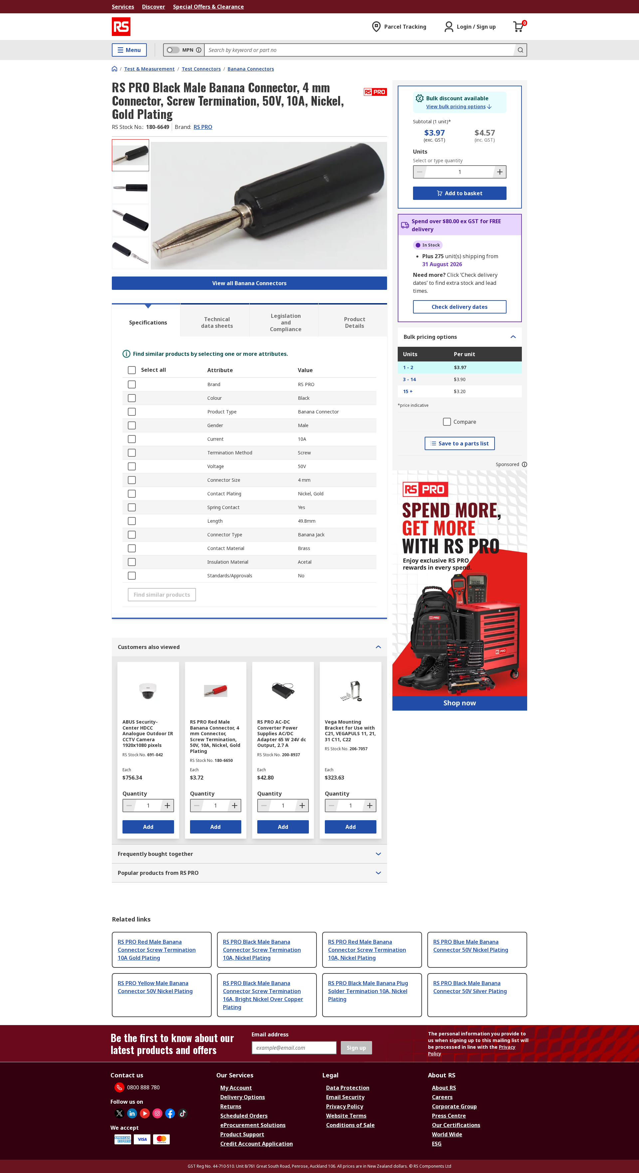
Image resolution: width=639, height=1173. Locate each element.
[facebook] (170, 1113)
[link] (459, 106)
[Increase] (499, 172)
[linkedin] (132, 1113)
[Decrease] (420, 172)
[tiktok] (183, 1113)
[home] (114, 68)
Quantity (134, 793)
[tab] (146, 319)
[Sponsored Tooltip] (524, 464)
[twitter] (119, 1113)
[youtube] (145, 1113)
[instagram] (157, 1113)
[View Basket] (518, 27)
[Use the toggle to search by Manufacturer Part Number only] (198, 50)
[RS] (121, 26)
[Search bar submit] (520, 50)
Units (420, 151)
